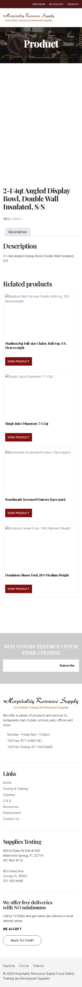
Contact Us (11, 819)
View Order (38, 4)
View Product (19, 361)
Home (7, 783)
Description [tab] (18, 232)
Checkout (73, 4)
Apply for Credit (22, 940)
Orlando (38, 966)
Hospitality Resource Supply (35, 974)
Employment (12, 813)
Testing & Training (15, 789)
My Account (56, 4)
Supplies (9, 795)
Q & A (7, 801)
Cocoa (24, 966)
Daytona (9, 966)
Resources (11, 807)
